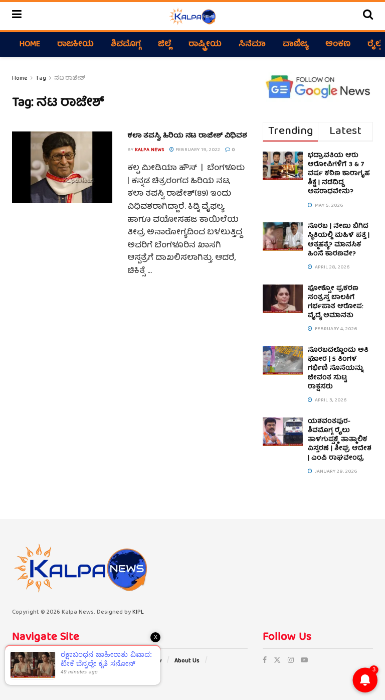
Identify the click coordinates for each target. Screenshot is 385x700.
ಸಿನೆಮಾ (252, 45)
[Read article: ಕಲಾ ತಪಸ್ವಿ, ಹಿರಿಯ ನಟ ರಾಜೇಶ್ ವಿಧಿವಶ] (62, 167)
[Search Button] (368, 16)
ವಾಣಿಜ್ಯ (295, 45)
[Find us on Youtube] (304, 661)
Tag (41, 78)
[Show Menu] (17, 16)
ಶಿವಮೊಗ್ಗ (126, 45)
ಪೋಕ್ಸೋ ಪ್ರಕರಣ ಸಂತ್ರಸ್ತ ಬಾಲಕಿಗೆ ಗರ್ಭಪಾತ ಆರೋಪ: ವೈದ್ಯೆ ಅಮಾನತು (335, 302)
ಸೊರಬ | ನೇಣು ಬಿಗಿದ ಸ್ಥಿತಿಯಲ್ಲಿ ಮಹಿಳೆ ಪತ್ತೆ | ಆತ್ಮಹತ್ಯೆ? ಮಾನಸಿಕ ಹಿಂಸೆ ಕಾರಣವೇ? (338, 240)
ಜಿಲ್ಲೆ (164, 45)
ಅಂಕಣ (337, 45)
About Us (187, 661)
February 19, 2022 (197, 150)
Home (30, 45)
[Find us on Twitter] (277, 661)
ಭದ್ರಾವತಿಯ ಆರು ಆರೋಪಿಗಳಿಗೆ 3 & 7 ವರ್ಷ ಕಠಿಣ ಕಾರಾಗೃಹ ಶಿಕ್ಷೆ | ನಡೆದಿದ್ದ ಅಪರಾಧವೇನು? (339, 174)
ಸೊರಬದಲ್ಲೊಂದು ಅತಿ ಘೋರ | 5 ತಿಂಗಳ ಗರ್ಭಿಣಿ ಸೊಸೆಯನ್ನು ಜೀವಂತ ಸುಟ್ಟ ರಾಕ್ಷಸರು (338, 369)
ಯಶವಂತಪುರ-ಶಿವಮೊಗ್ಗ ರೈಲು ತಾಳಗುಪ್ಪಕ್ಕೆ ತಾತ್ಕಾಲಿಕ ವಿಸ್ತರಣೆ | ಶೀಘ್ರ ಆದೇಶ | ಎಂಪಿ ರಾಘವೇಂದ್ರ (339, 440)
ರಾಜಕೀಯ (75, 45)
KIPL (138, 612)
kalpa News (149, 150)
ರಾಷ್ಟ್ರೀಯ (205, 45)
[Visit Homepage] (192, 16)
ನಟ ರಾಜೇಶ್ (69, 78)
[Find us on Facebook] (265, 661)
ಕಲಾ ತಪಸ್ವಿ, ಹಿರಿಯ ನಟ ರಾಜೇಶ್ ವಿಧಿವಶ (187, 136)
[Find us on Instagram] (291, 661)
